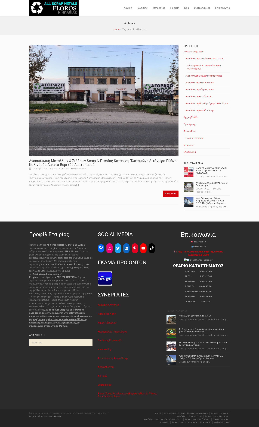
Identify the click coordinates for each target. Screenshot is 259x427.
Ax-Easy (102, 376)
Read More (170, 193)
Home (116, 29)
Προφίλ (174, 8)
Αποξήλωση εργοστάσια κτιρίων (195, 316)
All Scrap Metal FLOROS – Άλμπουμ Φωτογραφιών (204, 67)
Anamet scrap (106, 367)
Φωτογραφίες (202, 8)
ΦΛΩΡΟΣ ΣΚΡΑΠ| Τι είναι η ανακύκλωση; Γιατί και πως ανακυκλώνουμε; (203, 343)
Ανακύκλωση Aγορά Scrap (113, 358)
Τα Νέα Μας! (190, 131)
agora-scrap (104, 384)
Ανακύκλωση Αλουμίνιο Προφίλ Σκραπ (204, 58)
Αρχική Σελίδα (191, 117)
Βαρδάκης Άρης (107, 313)
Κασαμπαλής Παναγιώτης (112, 331)
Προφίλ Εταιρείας (194, 138)
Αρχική (128, 8)
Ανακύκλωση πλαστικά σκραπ (200, 82)
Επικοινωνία (222, 8)
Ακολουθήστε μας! (222, 422)
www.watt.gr (105, 349)
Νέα (186, 8)
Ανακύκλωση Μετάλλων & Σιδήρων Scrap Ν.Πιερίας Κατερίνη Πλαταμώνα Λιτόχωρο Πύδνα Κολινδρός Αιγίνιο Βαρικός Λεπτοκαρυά (103, 163)
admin (57, 168)
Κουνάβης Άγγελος (108, 304)
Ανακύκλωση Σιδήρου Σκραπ (200, 89)
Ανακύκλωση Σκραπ (193, 51)
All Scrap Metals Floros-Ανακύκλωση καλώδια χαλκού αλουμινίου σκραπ (201, 330)
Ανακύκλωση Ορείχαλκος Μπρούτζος (204, 76)
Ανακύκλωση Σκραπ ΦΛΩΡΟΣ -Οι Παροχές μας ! (212, 184)
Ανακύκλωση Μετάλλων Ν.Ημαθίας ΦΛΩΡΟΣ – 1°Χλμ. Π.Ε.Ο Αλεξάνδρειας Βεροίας (210, 200)
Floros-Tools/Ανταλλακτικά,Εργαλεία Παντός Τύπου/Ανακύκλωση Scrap (127, 395)
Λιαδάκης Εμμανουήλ (110, 340)
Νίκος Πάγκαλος (107, 322)
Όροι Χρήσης (190, 124)
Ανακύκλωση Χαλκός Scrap (199, 96)
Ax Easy (57, 416)
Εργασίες (142, 8)
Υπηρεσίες (159, 8)
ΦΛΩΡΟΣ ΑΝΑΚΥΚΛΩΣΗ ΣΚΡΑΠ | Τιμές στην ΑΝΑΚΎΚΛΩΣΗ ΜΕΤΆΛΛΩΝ (211, 170)
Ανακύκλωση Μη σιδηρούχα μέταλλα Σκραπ (207, 103)
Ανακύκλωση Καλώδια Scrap (200, 110)
